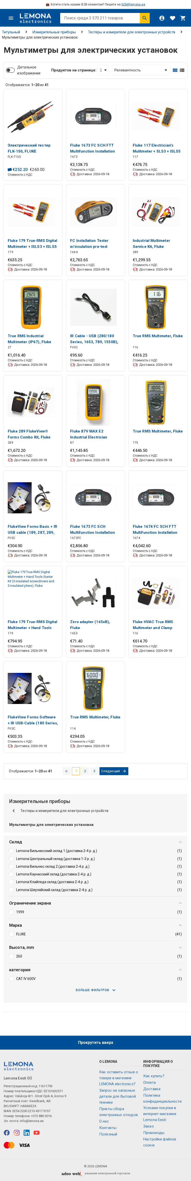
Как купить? (154, 1076)
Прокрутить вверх (95, 1042)
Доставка (151, 1089)
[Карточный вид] (175, 70)
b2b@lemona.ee (133, 4)
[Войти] (162, 18)
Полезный (108, 1134)
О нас (104, 1121)
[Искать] (145, 18)
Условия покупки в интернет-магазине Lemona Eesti (160, 1114)
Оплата (149, 1082)
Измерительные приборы (54, 32)
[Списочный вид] (182, 70)
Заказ (148, 1126)
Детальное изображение (29, 70)
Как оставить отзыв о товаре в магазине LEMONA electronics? (118, 1078)
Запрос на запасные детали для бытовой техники (117, 1096)
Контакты (107, 1128)
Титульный (11, 32)
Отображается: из (26, 85)
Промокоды (153, 1132)
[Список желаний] (173, 18)
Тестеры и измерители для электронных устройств (131, 32)
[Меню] (11, 18)
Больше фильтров (92, 990)
